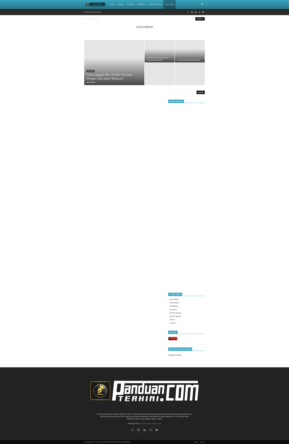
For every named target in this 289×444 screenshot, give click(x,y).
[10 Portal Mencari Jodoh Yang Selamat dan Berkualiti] (160, 50)
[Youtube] (203, 12)
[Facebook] (188, 12)
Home (112, 4)
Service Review (175, 316)
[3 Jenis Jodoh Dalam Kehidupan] (190, 51)
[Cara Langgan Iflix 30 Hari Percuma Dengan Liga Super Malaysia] (114, 57)
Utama (86, 19)
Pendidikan (141, 4)
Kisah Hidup (174, 303)
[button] (202, 5)
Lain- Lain (168, 4)
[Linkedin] (195, 12)
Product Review (155, 4)
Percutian (173, 309)
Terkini (121, 4)
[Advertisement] (186, 196)
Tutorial (130, 4)
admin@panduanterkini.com (150, 423)
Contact (202, 442)
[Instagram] (192, 12)
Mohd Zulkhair (90, 82)
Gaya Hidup (90, 71)
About (196, 442)
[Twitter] (199, 12)
